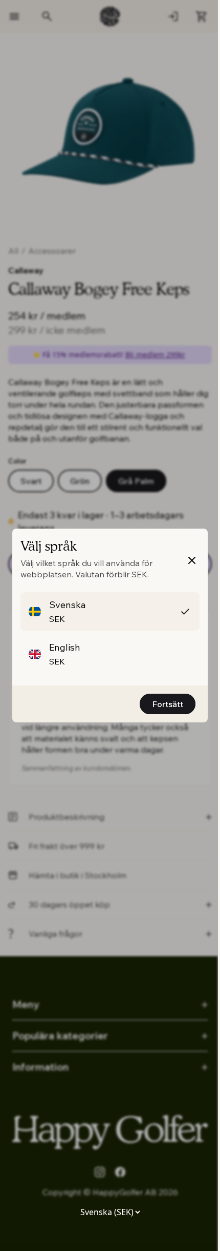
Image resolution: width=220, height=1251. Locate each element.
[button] (110, 611)
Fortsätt (167, 704)
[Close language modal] (192, 560)
